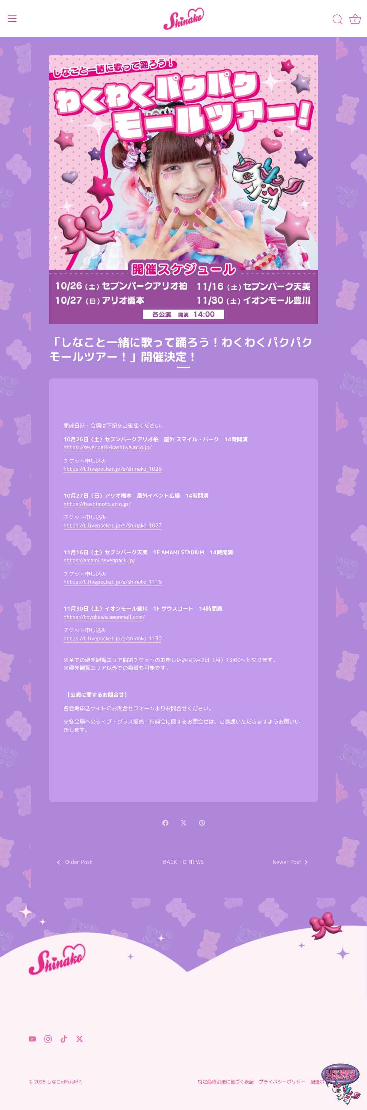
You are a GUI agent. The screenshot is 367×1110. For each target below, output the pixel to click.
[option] (183, 948)
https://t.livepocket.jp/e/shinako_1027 (112, 525)
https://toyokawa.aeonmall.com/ (104, 617)
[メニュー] (12, 19)
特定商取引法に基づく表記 (226, 1081)
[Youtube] (32, 1038)
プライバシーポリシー (282, 1081)
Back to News (183, 862)
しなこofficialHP (64, 1081)
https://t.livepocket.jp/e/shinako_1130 (112, 638)
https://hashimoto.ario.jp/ (97, 504)
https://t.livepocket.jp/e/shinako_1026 (112, 468)
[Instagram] (48, 1038)
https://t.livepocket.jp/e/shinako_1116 (112, 581)
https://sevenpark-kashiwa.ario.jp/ (107, 447)
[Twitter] (79, 1038)
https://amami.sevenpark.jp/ (99, 560)
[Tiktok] (63, 1038)
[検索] (337, 20)
